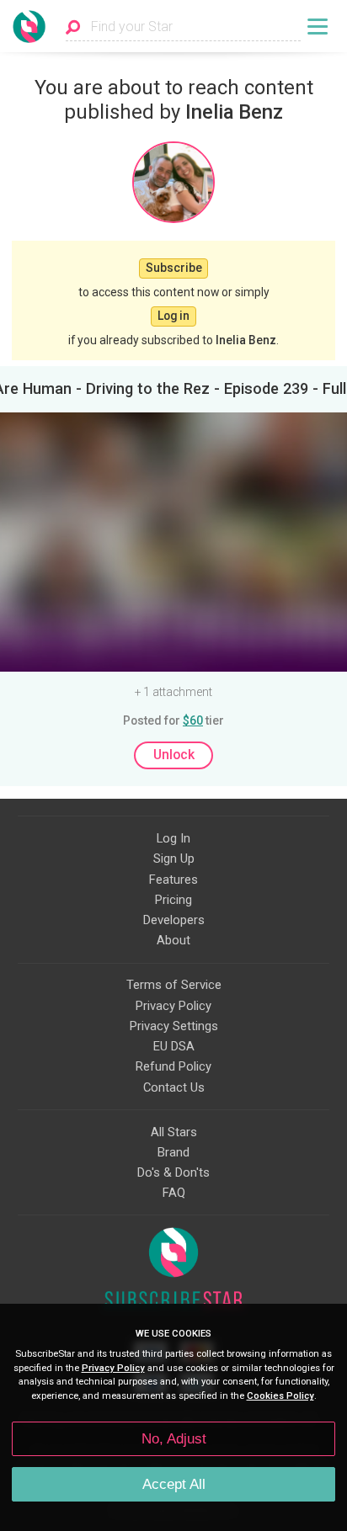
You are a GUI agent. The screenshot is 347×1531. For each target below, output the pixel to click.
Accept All (174, 1484)
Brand (173, 1152)
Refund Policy (173, 1066)
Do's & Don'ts (173, 1172)
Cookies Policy (280, 1395)
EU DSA (174, 1046)
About (173, 940)
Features (173, 879)
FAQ (174, 1192)
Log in (173, 315)
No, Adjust (173, 1439)
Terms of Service (174, 984)
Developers (174, 920)
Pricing (173, 899)
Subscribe (174, 267)
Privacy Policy (173, 1005)
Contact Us (174, 1087)
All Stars (174, 1132)
